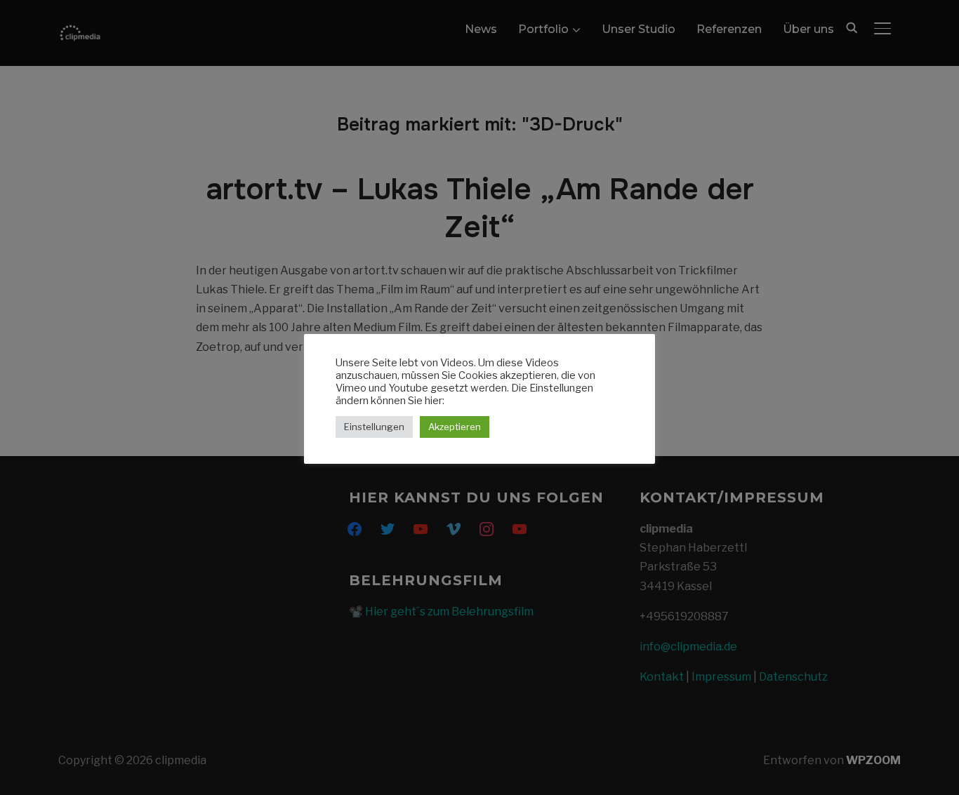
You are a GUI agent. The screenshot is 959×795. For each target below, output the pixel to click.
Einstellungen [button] (374, 426)
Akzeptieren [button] (454, 426)
